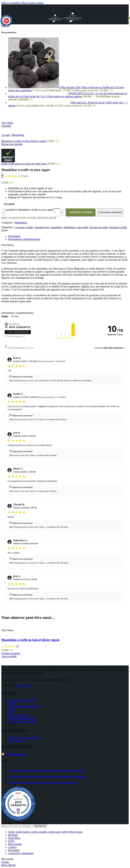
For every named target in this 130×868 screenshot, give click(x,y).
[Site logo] (55, 22)
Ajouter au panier (80, 212)
